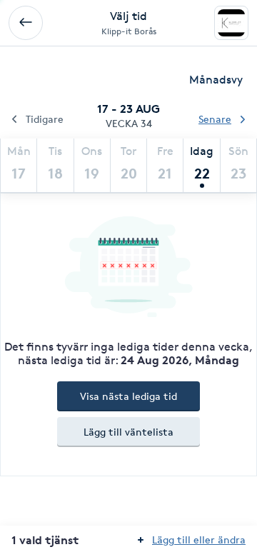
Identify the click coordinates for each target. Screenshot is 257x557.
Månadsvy (216, 79)
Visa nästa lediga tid (128, 396)
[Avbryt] (26, 23)
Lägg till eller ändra (199, 539)
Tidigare (45, 119)
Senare (214, 119)
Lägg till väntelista (128, 432)
